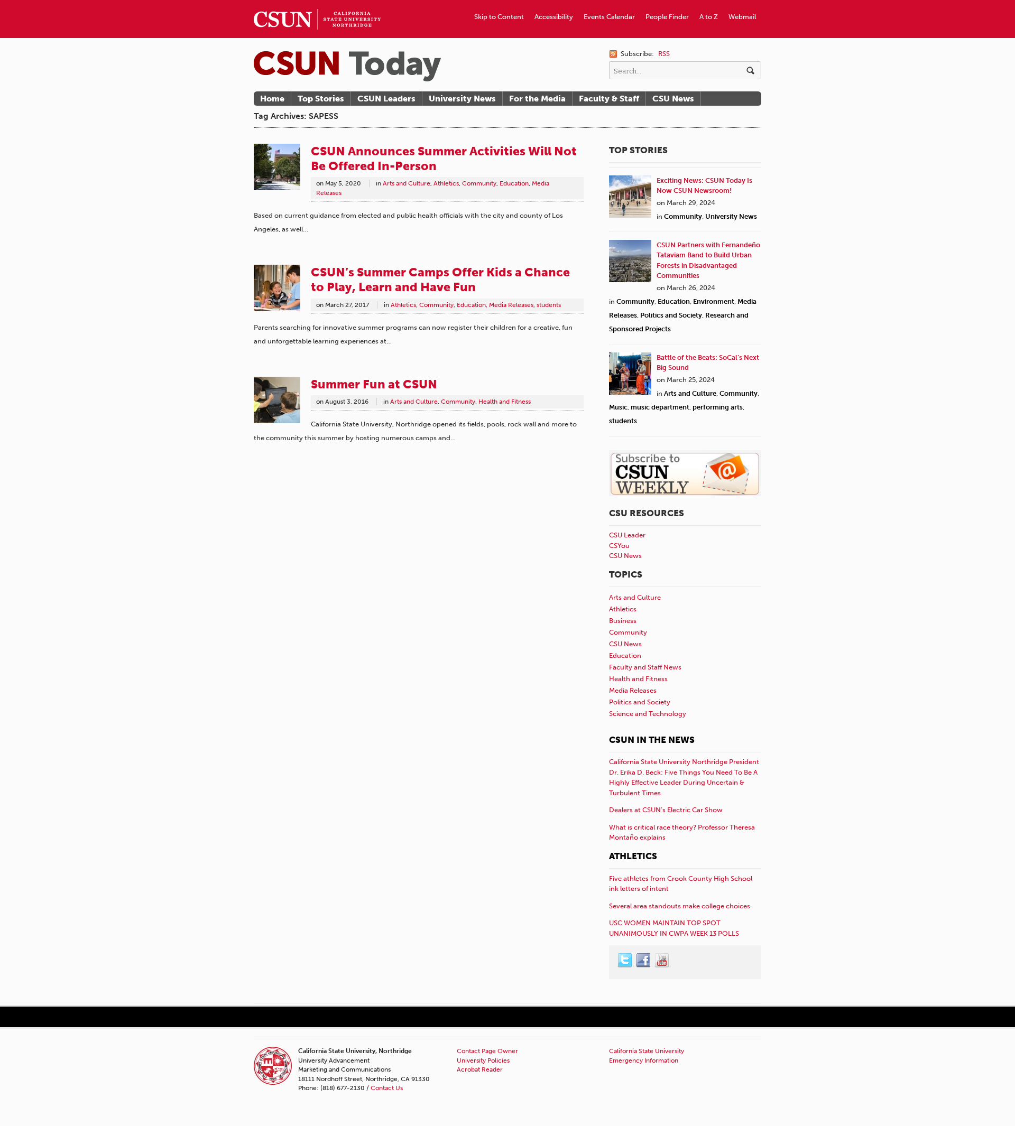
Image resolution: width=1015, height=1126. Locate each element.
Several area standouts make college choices (679, 906)
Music (618, 407)
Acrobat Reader (480, 1069)
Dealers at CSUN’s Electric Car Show (666, 810)
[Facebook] (643, 960)
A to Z (708, 17)
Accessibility (553, 17)
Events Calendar (609, 17)
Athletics (446, 183)
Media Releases (511, 305)
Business (622, 621)
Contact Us (387, 1088)
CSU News (673, 99)
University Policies (483, 1060)
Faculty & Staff (609, 99)
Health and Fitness (504, 401)
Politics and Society (671, 315)
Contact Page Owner (487, 1051)
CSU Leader (627, 535)
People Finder (667, 17)
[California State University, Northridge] (347, 66)
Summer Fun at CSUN (374, 384)
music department (660, 407)
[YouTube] (662, 960)
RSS (664, 54)
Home (272, 99)
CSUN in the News (652, 739)
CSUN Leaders (386, 99)
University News (462, 99)
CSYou (619, 546)
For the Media (537, 99)
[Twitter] (625, 960)
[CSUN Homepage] (317, 4)
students (549, 305)
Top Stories (321, 99)
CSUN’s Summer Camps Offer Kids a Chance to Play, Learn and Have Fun (440, 279)
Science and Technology (647, 714)
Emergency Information (643, 1060)
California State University (646, 1051)
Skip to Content (499, 17)
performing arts (718, 407)
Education (514, 183)
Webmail (742, 17)
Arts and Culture (406, 183)
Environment (713, 301)
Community (479, 183)
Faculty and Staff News (645, 667)
